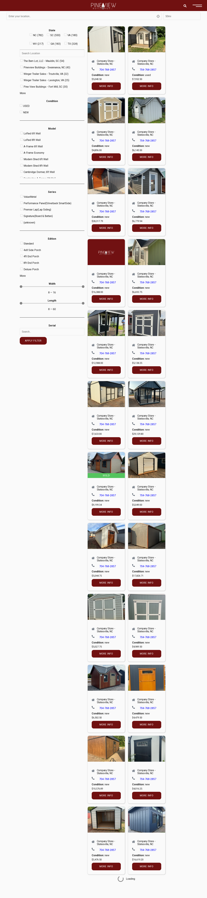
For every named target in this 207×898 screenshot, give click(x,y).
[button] (185, 5)
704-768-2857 (107, 69)
